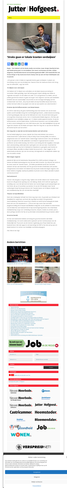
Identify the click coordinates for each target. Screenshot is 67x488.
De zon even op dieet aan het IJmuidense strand (22, 322)
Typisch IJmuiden (40, 263)
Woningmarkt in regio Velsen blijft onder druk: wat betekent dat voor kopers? (30, 319)
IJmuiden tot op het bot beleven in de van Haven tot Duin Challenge (27, 328)
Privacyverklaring (37, 486)
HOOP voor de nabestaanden (15, 284)
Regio (41, 59)
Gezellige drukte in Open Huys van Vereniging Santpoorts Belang (26, 317)
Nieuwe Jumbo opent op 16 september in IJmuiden (23, 323)
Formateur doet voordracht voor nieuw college (22, 325)
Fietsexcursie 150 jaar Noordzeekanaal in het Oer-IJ (23, 311)
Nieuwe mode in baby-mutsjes (43, 284)
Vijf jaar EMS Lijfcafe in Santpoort (19, 331)
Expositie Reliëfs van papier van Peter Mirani (21, 332)
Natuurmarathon (15, 334)
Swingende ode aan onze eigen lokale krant (19, 263)
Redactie (12, 59)
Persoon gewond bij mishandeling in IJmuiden (22, 313)
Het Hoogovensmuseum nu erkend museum (21, 316)
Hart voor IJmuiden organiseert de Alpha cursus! (22, 314)
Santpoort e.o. (47, 59)
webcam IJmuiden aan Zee (22, 375)
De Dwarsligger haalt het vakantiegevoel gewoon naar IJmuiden (26, 320)
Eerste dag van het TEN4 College (19, 326)
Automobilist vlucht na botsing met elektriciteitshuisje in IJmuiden (27, 335)
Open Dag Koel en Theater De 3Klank (20, 329)
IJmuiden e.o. (36, 59)
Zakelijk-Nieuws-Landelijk (42, 359)
